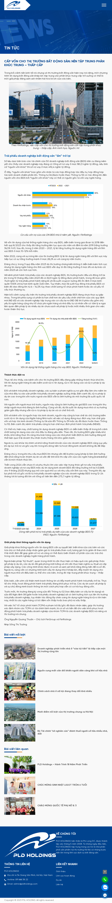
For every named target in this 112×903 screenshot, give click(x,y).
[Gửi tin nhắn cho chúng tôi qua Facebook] (105, 895)
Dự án (59, 880)
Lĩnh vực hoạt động (65, 876)
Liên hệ (59, 885)
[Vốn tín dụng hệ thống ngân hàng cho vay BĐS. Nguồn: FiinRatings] (56, 340)
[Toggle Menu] (104, 5)
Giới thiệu (60, 871)
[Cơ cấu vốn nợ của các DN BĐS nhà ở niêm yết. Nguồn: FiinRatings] (56, 208)
